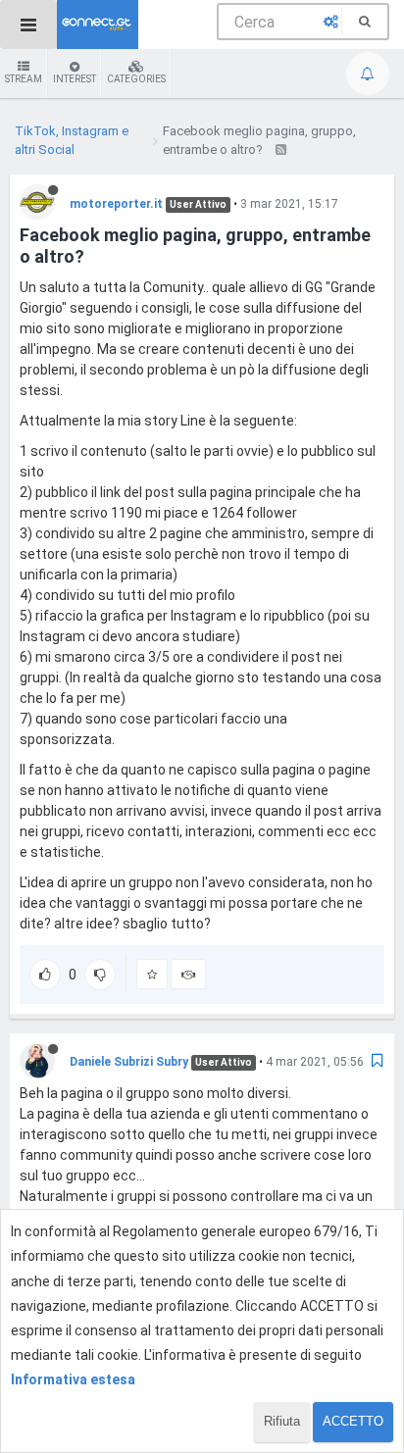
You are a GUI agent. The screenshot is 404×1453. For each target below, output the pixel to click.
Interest (74, 79)
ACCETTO (353, 1421)
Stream (23, 79)
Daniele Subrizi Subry (129, 1062)
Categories (136, 79)
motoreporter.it (116, 204)
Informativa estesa (73, 1379)
